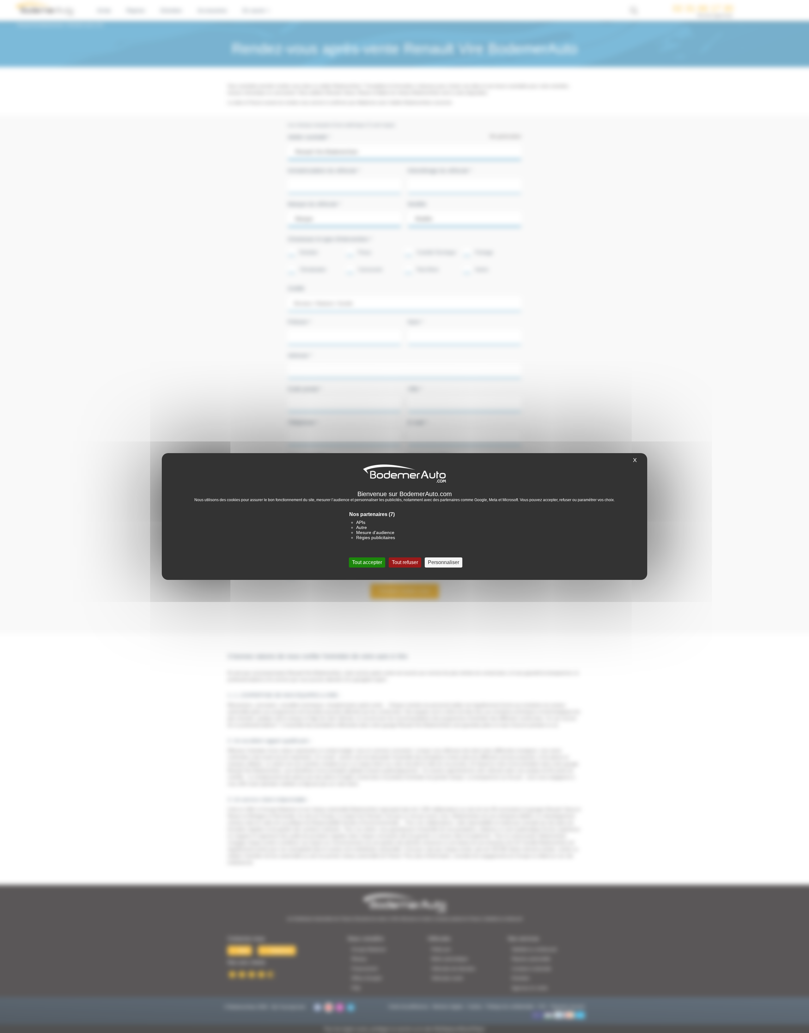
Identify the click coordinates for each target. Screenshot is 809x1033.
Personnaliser (443, 562)
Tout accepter (367, 562)
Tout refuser (405, 562)
